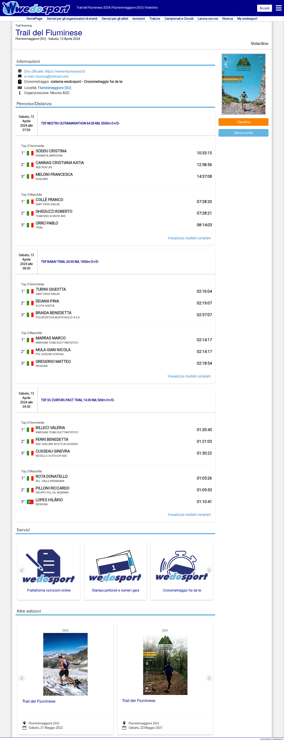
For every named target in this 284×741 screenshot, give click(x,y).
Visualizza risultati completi (189, 238)
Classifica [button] (243, 122)
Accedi (264, 8)
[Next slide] (209, 570)
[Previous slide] (22, 570)
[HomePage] (36, 8)
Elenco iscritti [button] (243, 133)
